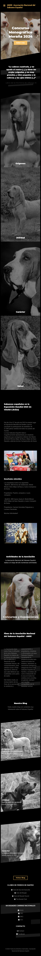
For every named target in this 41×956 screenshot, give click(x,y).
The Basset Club (21, 899)
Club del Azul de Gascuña (21, 890)
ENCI (21, 916)
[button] (37, 36)
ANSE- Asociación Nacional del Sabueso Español (21, 6)
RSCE (21, 910)
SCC (21, 920)
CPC (21, 913)
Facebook (21, 934)
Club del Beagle (21, 893)
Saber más (20, 43)
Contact (21, 931)
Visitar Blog (20, 878)
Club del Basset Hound (21, 896)
